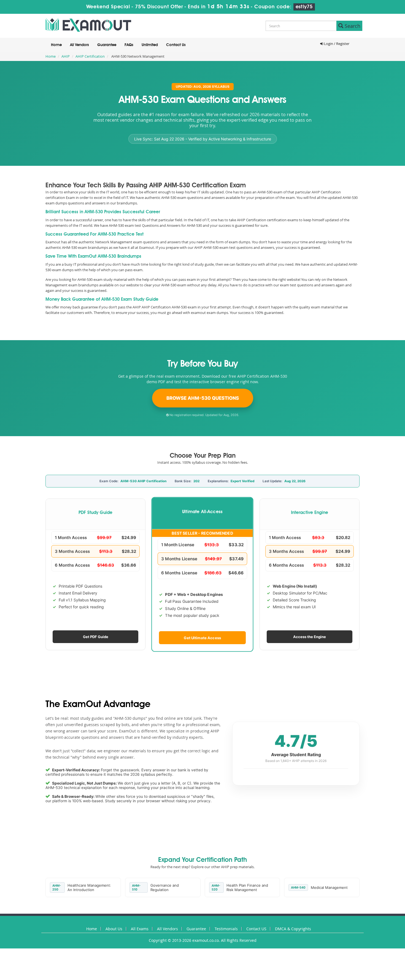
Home (56, 45)
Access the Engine (309, 637)
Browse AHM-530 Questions (202, 398)
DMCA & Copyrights (293, 928)
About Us (114, 928)
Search (351, 26)
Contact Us (176, 45)
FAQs (129, 45)
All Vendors (79, 45)
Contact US (256, 928)
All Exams (139, 928)
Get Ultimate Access (202, 637)
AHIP (65, 56)
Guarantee (106, 45)
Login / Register (336, 43)
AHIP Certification (90, 56)
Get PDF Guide (95, 637)
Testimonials (226, 928)
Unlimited (150, 45)
